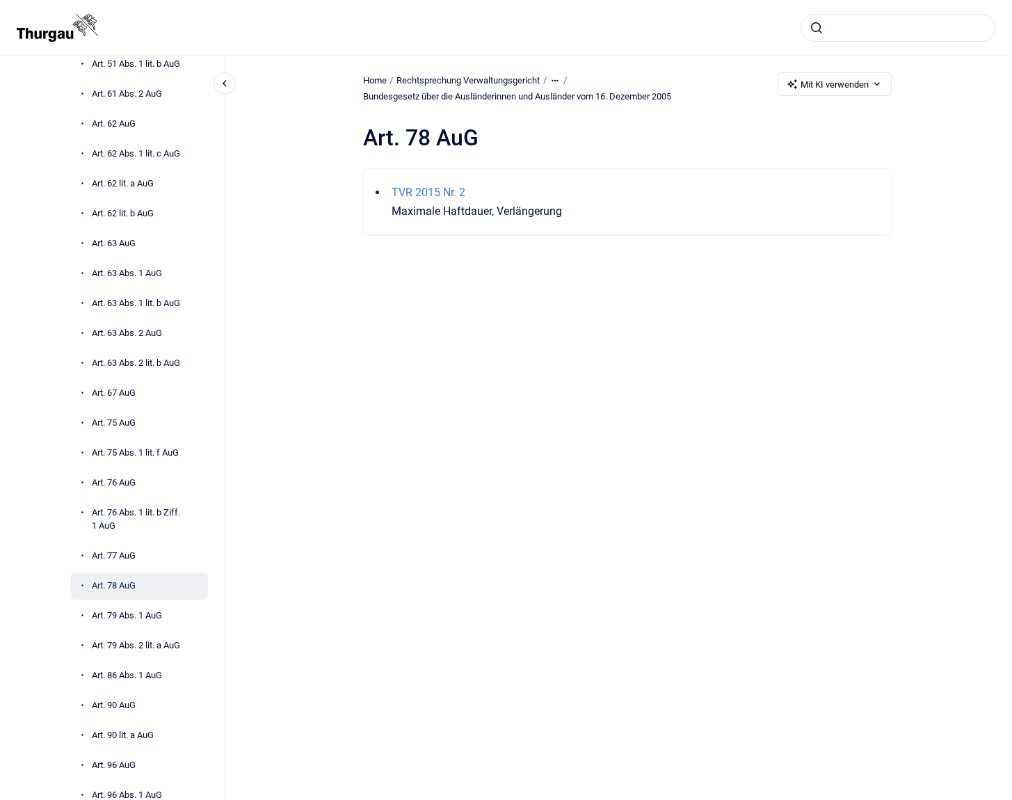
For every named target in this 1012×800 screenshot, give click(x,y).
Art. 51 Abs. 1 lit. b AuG (136, 63)
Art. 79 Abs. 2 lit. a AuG (136, 645)
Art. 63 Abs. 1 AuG (127, 273)
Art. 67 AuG (114, 392)
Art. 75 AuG (114, 422)
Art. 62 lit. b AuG (123, 213)
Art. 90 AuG (114, 705)
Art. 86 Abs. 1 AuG (127, 675)
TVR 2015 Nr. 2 (428, 192)
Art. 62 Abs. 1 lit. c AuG (136, 153)
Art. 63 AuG (114, 243)
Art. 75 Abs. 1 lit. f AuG (135, 452)
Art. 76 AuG (114, 482)
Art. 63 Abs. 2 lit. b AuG (136, 363)
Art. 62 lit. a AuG (123, 183)
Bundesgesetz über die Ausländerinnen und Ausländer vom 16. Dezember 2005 (517, 96)
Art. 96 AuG (114, 765)
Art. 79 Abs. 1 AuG (127, 615)
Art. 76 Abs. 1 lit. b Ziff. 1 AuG (136, 519)
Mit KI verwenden (835, 84)
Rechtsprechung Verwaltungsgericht (468, 80)
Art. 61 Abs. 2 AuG (127, 93)
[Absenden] (816, 28)
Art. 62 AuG (114, 123)
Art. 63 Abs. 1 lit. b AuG (136, 303)
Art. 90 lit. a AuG (123, 735)
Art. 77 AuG (114, 555)
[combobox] (898, 28)
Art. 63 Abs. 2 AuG (127, 333)
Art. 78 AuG (114, 585)
